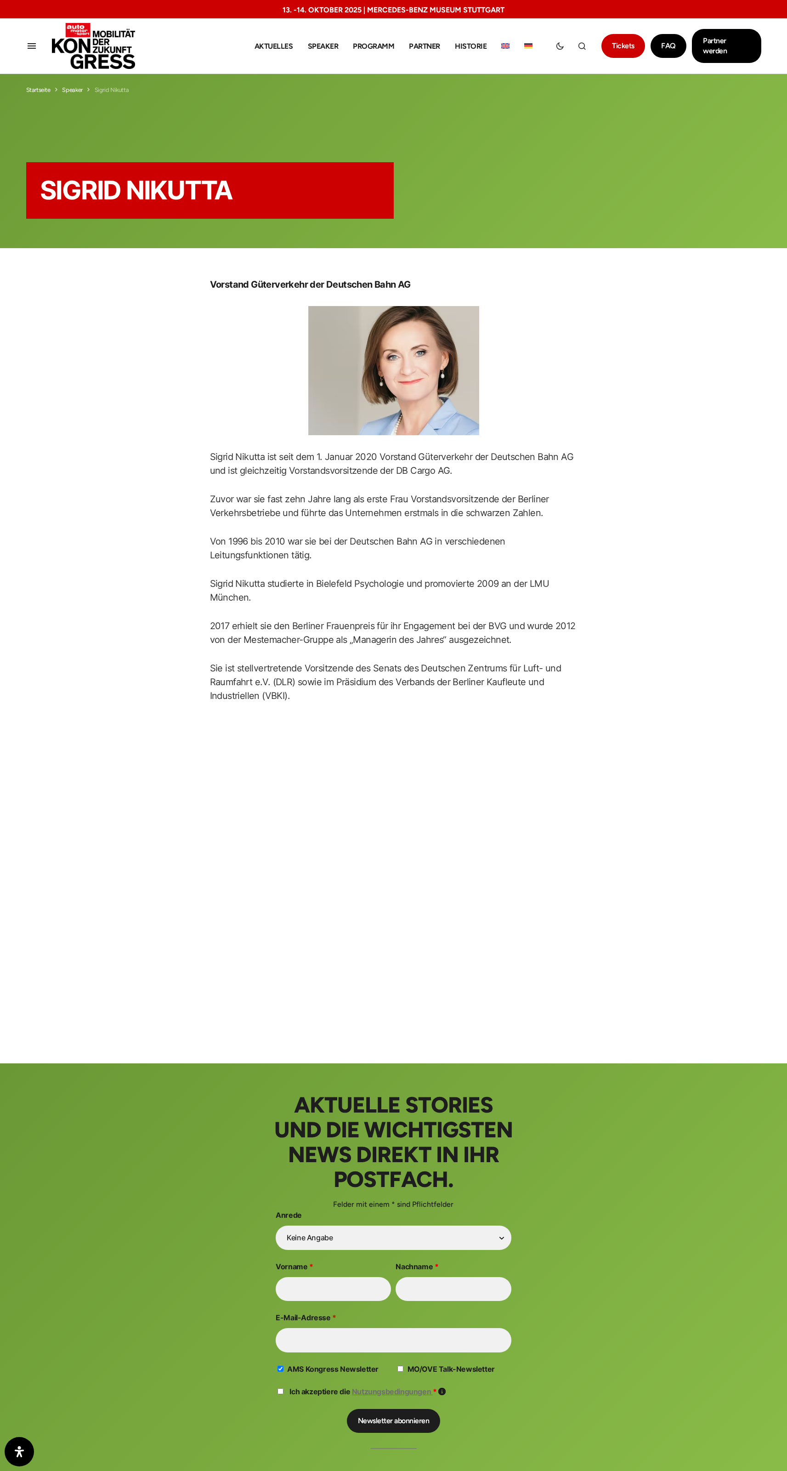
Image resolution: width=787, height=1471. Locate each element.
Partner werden (715, 45)
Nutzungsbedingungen (392, 1391)
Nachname (417, 1266)
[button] (31, 45)
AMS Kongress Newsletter (333, 1369)
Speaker (72, 89)
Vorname (294, 1266)
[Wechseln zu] (505, 46)
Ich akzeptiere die (367, 1391)
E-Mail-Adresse (306, 1317)
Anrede (289, 1215)
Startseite (38, 89)
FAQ (668, 45)
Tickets (623, 45)
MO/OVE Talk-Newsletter (451, 1369)
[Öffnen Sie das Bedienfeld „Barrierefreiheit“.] (19, 1451)
